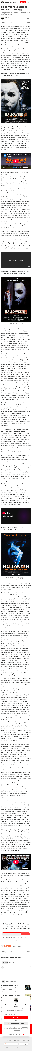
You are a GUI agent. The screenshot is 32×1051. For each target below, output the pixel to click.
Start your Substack (12, 1044)
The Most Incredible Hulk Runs (11, 995)
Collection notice (25, 1040)
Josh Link (7, 17)
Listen (28, 18)
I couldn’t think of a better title (9, 987)
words (16, 30)
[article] (16, 988)
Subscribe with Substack (17, 1023)
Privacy (14, 1040)
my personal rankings (17, 896)
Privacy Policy (17, 1030)
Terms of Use (24, 1027)
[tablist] (8, 962)
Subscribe (23, 2)
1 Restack (18, 946)
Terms (18, 1040)
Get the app (24, 1044)
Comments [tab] (5, 962)
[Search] (29, 981)
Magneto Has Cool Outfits (9, 985)
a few (12, 30)
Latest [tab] (7, 981)
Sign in (28, 2)
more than (8, 30)
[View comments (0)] (8, 22)
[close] (27, 998)
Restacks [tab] (11, 962)
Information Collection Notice (21, 1028)
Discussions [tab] (13, 981)
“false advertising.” (14, 139)
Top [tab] (3, 981)
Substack (8, 1047)
